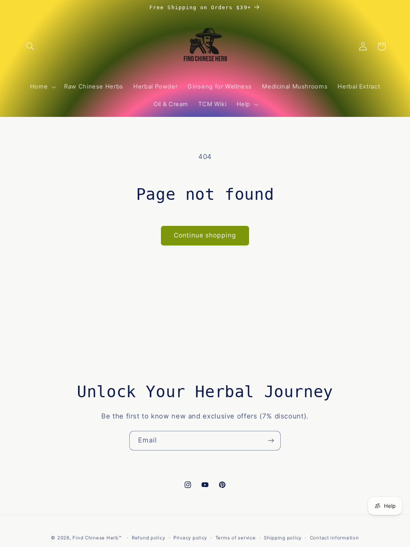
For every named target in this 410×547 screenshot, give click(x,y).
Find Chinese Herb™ (96, 538)
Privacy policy (190, 538)
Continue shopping (205, 235)
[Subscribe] (271, 440)
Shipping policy (282, 538)
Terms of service (235, 538)
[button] (30, 46)
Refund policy (148, 538)
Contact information (334, 538)
